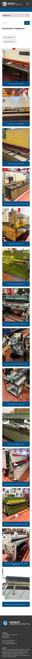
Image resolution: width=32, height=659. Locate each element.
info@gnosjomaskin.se (11, 643)
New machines (8, 37)
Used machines (9, 41)
